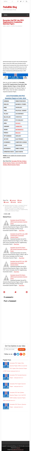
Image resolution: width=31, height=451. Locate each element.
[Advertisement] (15, 43)
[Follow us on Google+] (21, 355)
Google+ (7, 202)
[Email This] (4, 214)
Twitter (20, 200)
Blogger (18, 447)
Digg (20, 202)
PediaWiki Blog (10, 7)
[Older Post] (27, 292)
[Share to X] (8, 214)
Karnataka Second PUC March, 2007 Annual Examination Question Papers (18, 249)
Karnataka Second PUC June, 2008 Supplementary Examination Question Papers (18, 235)
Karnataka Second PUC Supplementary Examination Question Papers (16, 210)
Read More (21, 230)
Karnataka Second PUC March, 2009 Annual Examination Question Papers (18, 221)
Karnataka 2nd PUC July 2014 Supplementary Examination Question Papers (13, 22)
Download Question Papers (11, 205)
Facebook (13, 200)
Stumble (14, 202)
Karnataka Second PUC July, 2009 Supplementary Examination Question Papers (18, 263)
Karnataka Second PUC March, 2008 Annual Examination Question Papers (18, 276)
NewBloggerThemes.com (17, 449)
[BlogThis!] (6, 214)
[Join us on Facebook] (15, 355)
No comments (18, 26)
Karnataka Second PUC (18, 206)
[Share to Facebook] (9, 214)
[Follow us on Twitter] (18, 355)
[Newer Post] (4, 292)
